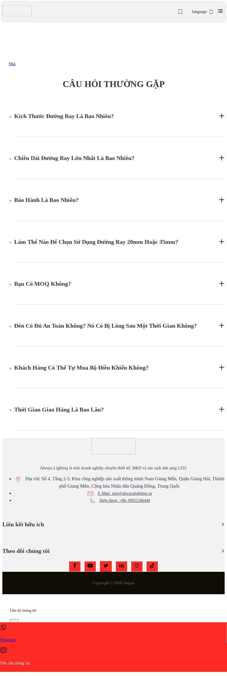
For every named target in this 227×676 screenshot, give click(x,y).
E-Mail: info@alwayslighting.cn (125, 493)
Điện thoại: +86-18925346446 (125, 500)
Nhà (12, 64)
